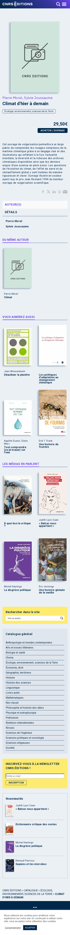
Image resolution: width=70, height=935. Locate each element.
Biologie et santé (15, 652)
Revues (10, 727)
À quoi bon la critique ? (17, 524)
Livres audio (13, 692)
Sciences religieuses (18, 742)
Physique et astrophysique (21, 712)
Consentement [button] (13, 927)
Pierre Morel (12, 97)
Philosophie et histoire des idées (25, 707)
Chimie (10, 657)
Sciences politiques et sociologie (25, 737)
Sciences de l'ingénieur (19, 732)
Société (10, 747)
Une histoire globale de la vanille (52, 591)
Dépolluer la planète (17, 375)
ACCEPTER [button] (30, 927)
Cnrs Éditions (11, 890)
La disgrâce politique (17, 590)
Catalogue (31, 890)
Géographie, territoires (18, 672)
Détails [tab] (11, 212)
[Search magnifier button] (61, 618)
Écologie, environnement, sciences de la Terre (29, 111)
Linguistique (13, 687)
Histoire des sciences (18, 682)
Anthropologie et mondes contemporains (29, 642)
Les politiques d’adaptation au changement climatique (48, 379)
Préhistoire (12, 717)
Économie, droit (14, 667)
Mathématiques (14, 697)
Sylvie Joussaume (38, 97)
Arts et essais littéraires (19, 647)
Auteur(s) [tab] (13, 204)
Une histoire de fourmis (49, 445)
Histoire (10, 677)
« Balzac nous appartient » (47, 524)
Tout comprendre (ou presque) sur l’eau (15, 450)
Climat (8, 297)
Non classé (12, 702)
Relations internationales (20, 722)
